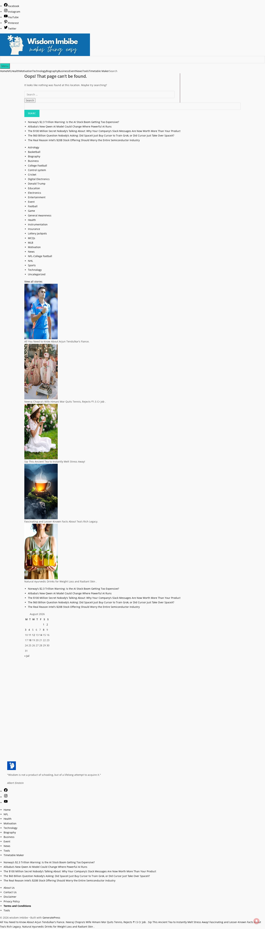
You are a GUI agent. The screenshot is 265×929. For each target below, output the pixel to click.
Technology (39, 71)
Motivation (25, 71)
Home (3, 71)
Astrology (33, 147)
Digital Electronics (39, 179)
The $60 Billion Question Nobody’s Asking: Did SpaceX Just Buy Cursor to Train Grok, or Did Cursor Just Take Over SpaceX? (101, 135)
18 (29, 640)
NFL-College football (40, 256)
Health (15, 71)
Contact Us (10, 892)
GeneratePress (51, 917)
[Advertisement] (132, 683)
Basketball (34, 152)
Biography (52, 71)
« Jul (26, 656)
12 (33, 635)
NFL (9, 71)
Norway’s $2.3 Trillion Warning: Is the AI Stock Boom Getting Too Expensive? (73, 122)
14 (40, 635)
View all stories (33, 281)
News (79, 71)
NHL (30, 260)
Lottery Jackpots (37, 233)
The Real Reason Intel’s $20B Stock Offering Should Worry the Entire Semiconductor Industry (84, 140)
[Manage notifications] (256, 921)
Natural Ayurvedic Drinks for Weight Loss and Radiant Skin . (58, 926)
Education (34, 188)
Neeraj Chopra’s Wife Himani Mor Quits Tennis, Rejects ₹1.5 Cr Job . (106, 922)
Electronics (34, 192)
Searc (32, 113)
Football (32, 206)
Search (113, 71)
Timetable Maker (99, 71)
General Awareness (39, 215)
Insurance (34, 229)
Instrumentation (38, 224)
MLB (30, 242)
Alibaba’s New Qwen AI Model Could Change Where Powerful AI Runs (70, 126)
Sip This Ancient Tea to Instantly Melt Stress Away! (178, 922)
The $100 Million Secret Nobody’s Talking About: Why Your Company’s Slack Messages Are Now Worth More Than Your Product (104, 131)
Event (72, 71)
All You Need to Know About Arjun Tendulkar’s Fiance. (32, 922)
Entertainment (36, 197)
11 (29, 635)
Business (63, 71)
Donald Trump (36, 183)
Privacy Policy (12, 901)
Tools (85, 71)
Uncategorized (36, 274)
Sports (32, 265)
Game (31, 210)
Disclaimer (10, 896)
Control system (37, 170)
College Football (37, 165)
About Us (9, 887)
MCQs (31, 238)
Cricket (32, 174)
